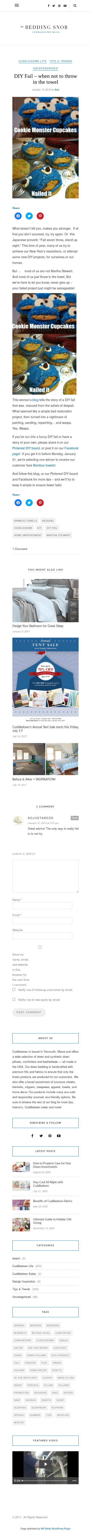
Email (17, 915)
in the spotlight (25, 1377)
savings (31, 1400)
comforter (63, 1332)
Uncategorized (45, 68)
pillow (48, 1385)
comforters (22, 1340)
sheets (46, 1400)
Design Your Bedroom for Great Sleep (37, 626)
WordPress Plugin (61, 1528)
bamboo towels (25, 520)
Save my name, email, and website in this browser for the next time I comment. (20, 969)
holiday (19, 1370)
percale (32, 1385)
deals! (64, 1340)
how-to (57, 1370)
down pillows (36, 1355)
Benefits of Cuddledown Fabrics (52, 1201)
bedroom (53, 1325)
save (17, 1400)
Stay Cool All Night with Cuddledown (48, 1184)
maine (18, 1385)
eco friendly (61, 1355)
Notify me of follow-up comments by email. (45, 990)
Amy (57, 89)
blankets (20, 1332)
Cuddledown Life (33, 61)
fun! (44, 1362)
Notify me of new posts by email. (39, 1000)
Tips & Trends (60, 61)
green (57, 1362)
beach (16, 1258)
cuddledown (23, 528)
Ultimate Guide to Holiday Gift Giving (52, 1221)
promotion (21, 1392)
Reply (75, 817)
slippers (57, 1407)
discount (60, 1347)
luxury (47, 1377)
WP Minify (46, 1528)
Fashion (30, 1362)
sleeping (20, 1407)
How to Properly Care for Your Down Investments (52, 1165)
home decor (38, 1370)
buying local (41, 1332)
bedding (48, 520)
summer (35, 1415)
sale (55, 1392)
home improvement (28, 535)
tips (48, 1415)
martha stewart (58, 535)
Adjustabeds (41, 818)
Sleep (60, 1400)
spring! (19, 1415)
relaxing (40, 1392)
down (18, 1355)
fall (17, 1362)
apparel (19, 1325)
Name (17, 900)
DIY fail (52, 528)
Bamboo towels (44, 465)
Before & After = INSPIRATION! (34, 779)
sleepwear (39, 1407)
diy (39, 528)
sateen (68, 1392)
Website (17, 930)
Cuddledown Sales (24, 1274)
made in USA (66, 1377)
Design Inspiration (23, 1281)
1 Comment (19, 549)
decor (18, 1347)
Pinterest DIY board (26, 448)
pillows (64, 1385)
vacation (63, 1415)
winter (19, 1422)
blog (35, 399)
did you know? (38, 1347)
